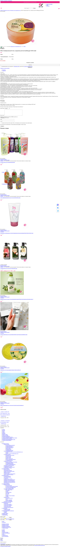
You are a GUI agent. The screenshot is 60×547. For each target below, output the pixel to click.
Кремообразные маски (9, 450)
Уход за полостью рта (7, 477)
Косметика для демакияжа (8, 501)
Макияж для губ (6, 497)
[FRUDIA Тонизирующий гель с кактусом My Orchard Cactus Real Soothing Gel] (14, 400)
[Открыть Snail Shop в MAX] (57, 205)
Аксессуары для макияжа (8, 504)
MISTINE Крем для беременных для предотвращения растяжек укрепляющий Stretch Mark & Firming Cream (16, 233)
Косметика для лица (5, 443)
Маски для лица (6, 444)
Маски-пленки (8, 448)
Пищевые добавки (5, 513)
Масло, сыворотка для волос (8, 474)
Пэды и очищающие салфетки (11, 459)
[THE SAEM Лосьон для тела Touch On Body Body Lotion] (14, 263)
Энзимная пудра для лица (10, 455)
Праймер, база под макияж (10, 495)
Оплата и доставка (5, 435)
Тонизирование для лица (8, 466)
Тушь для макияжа (9, 485)
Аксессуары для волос (7, 505)
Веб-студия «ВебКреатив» (10, 518)
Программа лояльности (6, 436)
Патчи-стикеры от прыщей (10, 445)
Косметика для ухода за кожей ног (9, 479)
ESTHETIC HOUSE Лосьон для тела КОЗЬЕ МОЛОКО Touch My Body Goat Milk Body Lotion (13, 334)
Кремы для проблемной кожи (10, 464)
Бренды (3, 431)
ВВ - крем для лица (9, 489)
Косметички (6, 503)
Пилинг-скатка (8, 457)
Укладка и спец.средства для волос (9, 473)
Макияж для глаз (6, 484)
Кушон (7, 491)
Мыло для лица (8, 456)
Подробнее (4, 546)
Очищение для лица (7, 454)
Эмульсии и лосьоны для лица (9, 465)
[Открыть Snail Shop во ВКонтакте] (57, 208)
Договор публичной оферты (6, 440)
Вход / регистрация (5, 536)
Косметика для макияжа (6, 483)
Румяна (7, 496)
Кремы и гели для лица (8, 461)
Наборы (5, 512)
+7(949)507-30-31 (3, 416)
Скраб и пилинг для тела (8, 478)
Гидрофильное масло (9, 460)
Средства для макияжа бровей (11, 487)
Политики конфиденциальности (39, 545)
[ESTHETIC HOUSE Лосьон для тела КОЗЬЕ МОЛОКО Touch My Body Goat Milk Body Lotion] (14, 329)
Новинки (3, 432)
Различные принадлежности (8, 507)
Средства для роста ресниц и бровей (12, 486)
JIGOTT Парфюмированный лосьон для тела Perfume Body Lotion (10, 197)
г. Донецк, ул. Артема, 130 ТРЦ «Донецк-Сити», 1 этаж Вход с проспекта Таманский (5, 413)
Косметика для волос (5, 468)
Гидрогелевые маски (9, 447)
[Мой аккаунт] (57, 8)
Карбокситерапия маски (10, 446)
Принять (9, 546)
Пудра (7, 494)
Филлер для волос (7, 469)
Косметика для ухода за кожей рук (9, 481)
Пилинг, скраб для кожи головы (9, 471)
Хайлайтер (7, 490)
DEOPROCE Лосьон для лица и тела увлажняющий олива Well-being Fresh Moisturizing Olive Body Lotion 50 (16, 299)
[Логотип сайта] (41, 7)
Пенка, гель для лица (9, 458)
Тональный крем (8, 492)
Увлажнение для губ (9, 498)
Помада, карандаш (9, 500)
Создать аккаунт (3, 543)
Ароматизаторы (4, 508)
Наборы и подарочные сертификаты (8, 510)
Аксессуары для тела (7, 506)
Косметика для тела (5, 475)
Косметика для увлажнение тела (9, 480)
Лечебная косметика (7, 476)
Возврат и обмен (5, 434)
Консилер (7, 493)
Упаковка (5, 511)
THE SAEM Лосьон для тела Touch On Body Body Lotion (8, 268)
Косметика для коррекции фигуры (9, 482)
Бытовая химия (4, 514)
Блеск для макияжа (9, 499)
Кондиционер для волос (8, 470)
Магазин (3, 430)
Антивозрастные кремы (10, 463)
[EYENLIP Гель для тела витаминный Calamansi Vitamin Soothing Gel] (14, 365)
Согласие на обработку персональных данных (9, 437)
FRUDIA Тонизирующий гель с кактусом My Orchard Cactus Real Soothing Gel (11, 405)
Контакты (3, 433)
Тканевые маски (8, 449)
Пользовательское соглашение (7, 438)
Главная (3, 429)
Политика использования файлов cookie (8, 439)
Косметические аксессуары (6, 502)
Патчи (7, 452)
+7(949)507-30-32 (3, 423)
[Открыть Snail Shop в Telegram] (57, 211)
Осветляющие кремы (9, 462)
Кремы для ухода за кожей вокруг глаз (12, 453)
